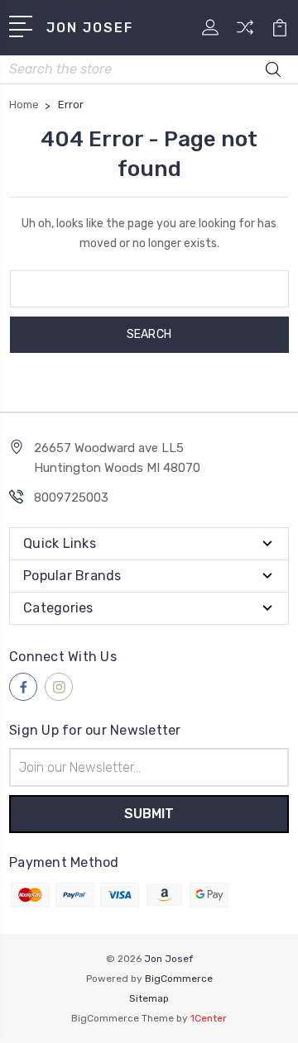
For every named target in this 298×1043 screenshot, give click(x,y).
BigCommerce (179, 978)
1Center (208, 1018)
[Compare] (245, 32)
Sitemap (149, 998)
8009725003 (71, 497)
